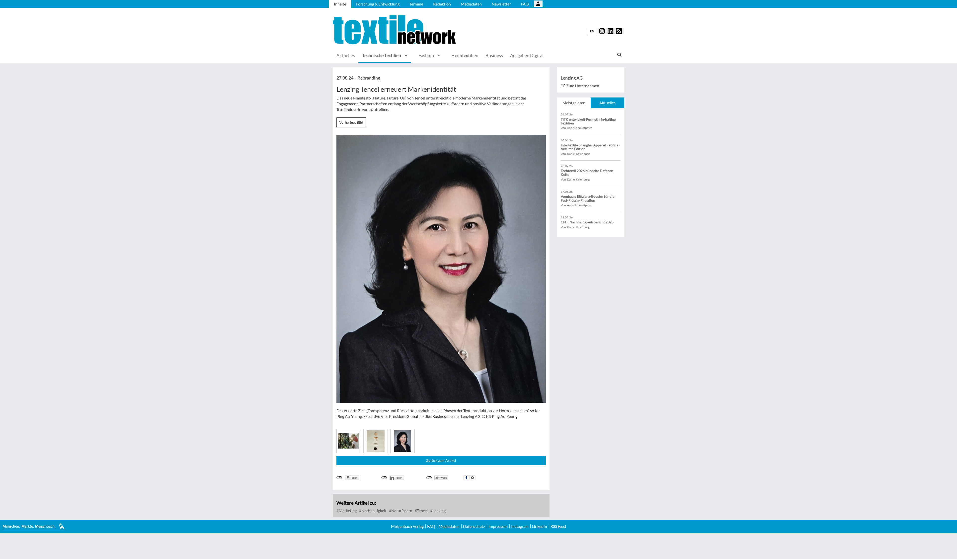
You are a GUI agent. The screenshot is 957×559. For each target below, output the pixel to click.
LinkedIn (539, 526)
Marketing (347, 510)
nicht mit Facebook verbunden (339, 477)
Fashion (426, 55)
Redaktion (442, 3)
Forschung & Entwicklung (377, 3)
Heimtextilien (464, 55)
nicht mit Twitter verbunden (429, 477)
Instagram (520, 526)
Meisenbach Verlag (407, 526)
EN (592, 31)
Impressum (498, 526)
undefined (384, 477)
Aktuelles (345, 55)
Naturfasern (401, 510)
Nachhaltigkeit (374, 510)
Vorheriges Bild (351, 122)
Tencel (422, 510)
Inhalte (340, 3)
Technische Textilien (381, 55)
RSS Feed (558, 526)
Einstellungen (472, 477)
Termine (416, 3)
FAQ (525, 3)
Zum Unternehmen (582, 85)
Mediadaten (471, 3)
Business (494, 55)
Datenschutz (474, 526)
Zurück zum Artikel (441, 460)
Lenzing (439, 510)
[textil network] (395, 29)
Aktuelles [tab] (607, 102)
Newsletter (501, 3)
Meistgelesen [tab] (573, 102)
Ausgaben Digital (527, 55)
